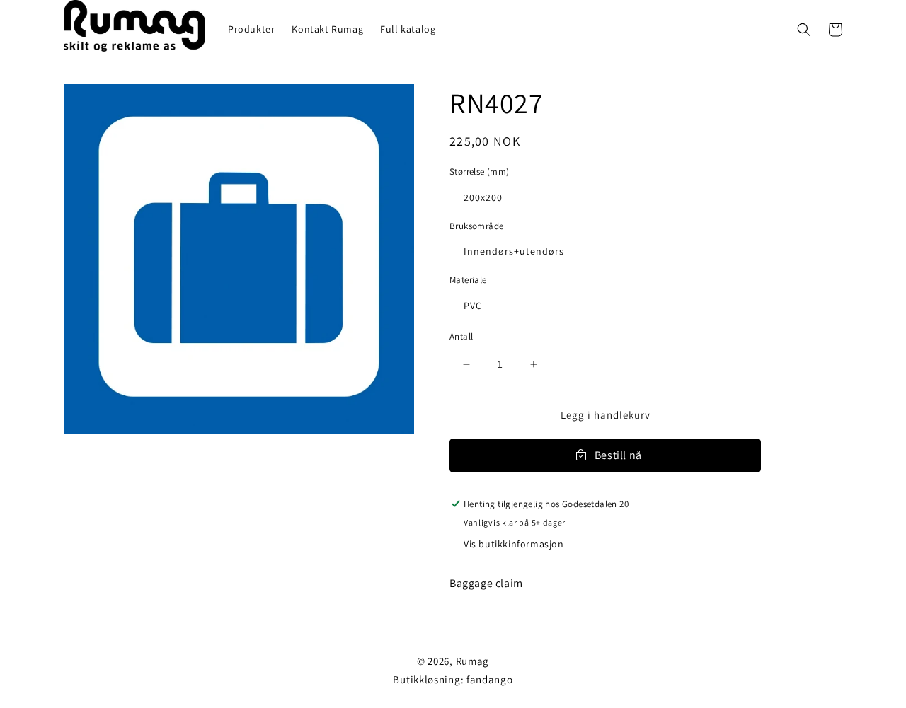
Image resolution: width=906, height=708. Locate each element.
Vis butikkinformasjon (514, 544)
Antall (461, 336)
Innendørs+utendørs (514, 251)
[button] (804, 29)
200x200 (483, 197)
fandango (489, 679)
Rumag (473, 661)
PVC (473, 305)
